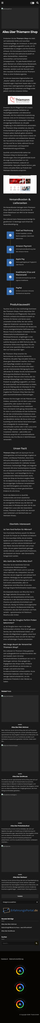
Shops (20, 724)
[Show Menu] (2, 3)
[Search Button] (37, 3)
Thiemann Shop (22, 38)
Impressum (4, 959)
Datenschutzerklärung (16, 959)
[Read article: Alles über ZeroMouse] (20, 757)
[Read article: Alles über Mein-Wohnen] (20, 708)
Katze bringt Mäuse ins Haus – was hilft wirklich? (16, 927)
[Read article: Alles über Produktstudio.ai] (20, 807)
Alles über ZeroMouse (20, 776)
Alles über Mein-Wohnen (20, 727)
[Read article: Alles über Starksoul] (20, 858)
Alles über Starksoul (20, 877)
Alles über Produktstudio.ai (20, 826)
